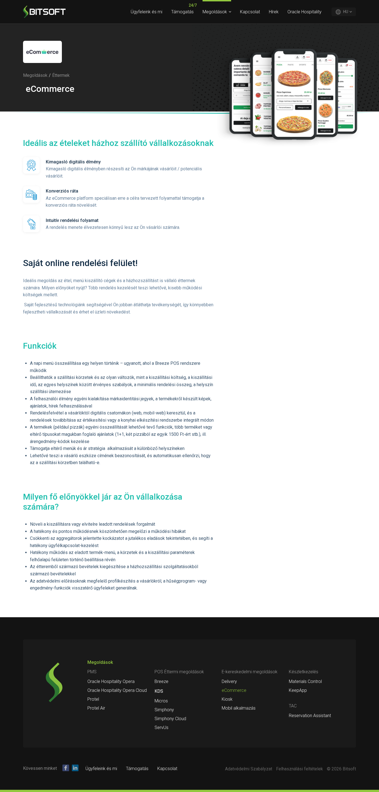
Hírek (274, 11)
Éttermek (61, 75)
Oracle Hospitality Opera (111, 681)
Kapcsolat (250, 11)
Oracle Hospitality (304, 11)
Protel (93, 699)
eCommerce (234, 690)
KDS (159, 691)
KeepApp (298, 690)
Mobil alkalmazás (239, 708)
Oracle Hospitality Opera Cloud (117, 690)
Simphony (164, 709)
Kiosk (227, 699)
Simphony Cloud (170, 718)
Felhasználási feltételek (299, 768)
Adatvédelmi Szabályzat (248, 768)
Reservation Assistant (310, 715)
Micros (161, 701)
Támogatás (182, 11)
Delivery (229, 681)
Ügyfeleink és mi (146, 11)
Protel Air (96, 708)
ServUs (161, 727)
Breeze (161, 681)
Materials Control (305, 681)
